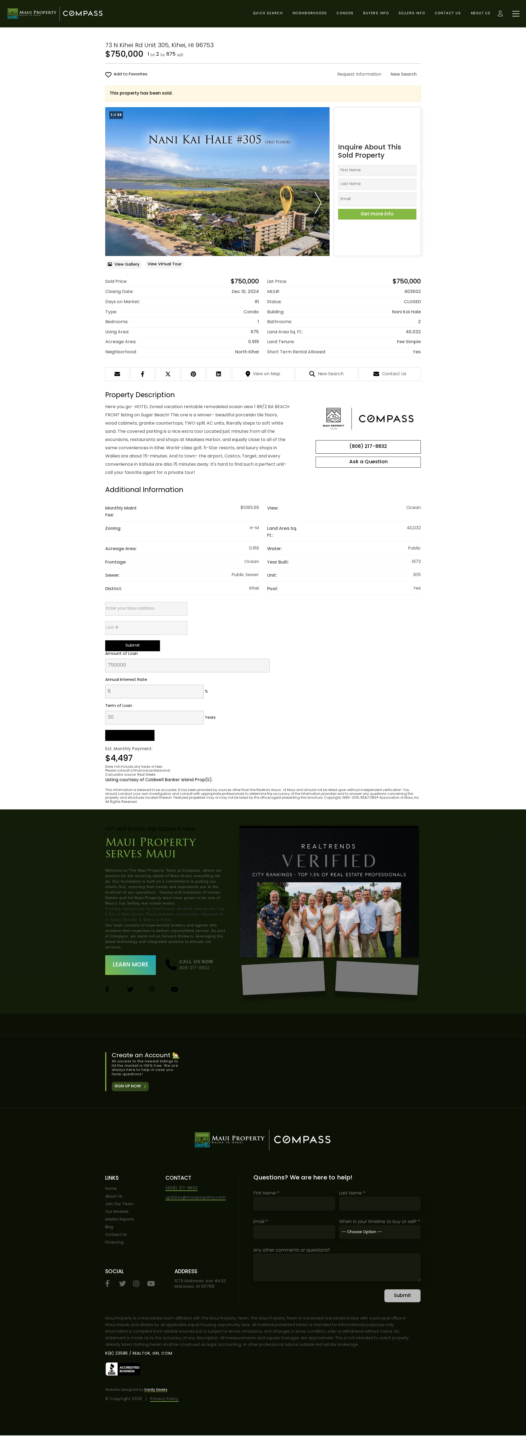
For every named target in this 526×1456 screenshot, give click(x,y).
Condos (345, 13)
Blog (109, 1227)
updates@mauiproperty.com (195, 1198)
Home (111, 1189)
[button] (116, 203)
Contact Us (448, 13)
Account (500, 13)
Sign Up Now (128, 1086)
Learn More (130, 965)
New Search (404, 74)
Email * (260, 1222)
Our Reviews (116, 1212)
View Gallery (127, 265)
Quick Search (268, 13)
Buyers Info (376, 13)
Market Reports (119, 1220)
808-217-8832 (194, 968)
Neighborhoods (310, 13)
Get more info (377, 214)
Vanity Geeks (155, 1390)
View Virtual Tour (165, 264)
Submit (402, 1295)
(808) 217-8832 (368, 446)
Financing (114, 1243)
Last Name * (352, 1193)
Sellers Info (412, 13)
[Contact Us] (368, 462)
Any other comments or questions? (291, 1250)
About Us (481, 13)
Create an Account (263, 1071)
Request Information (359, 74)
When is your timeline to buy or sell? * (379, 1222)
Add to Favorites (130, 74)
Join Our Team (119, 1204)
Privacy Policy (164, 1399)
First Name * (266, 1193)
